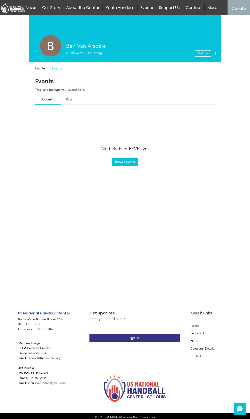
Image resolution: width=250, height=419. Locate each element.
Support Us (198, 333)
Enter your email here (106, 319)
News (194, 341)
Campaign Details (202, 348)
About (195, 326)
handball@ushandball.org (44, 358)
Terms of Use (130, 416)
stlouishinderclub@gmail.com (47, 383)
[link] (48, 99)
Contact (196, 356)
